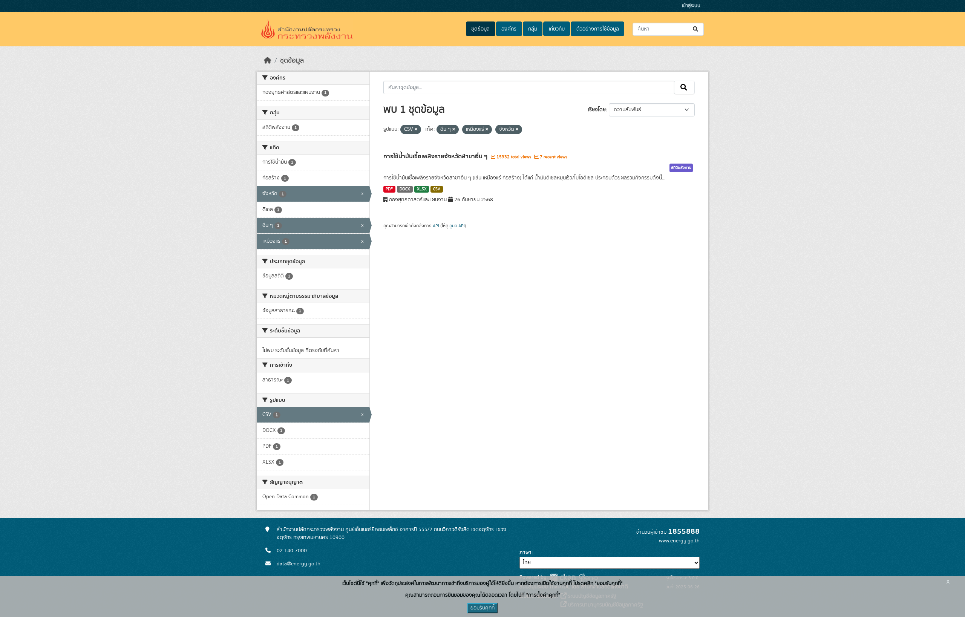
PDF (389, 189)
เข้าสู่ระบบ (691, 5)
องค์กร (508, 29)
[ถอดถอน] (416, 130)
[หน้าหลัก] (267, 61)
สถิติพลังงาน (681, 167)
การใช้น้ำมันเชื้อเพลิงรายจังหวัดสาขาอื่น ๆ (436, 156)
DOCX (405, 189)
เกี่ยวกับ (557, 29)
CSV (436, 189)
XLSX (422, 189)
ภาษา (525, 552)
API (436, 225)
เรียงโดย (597, 109)
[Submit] (696, 29)
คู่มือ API (457, 225)
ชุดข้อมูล (480, 29)
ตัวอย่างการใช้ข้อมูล (597, 29)
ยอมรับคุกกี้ (482, 608)
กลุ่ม (532, 29)
